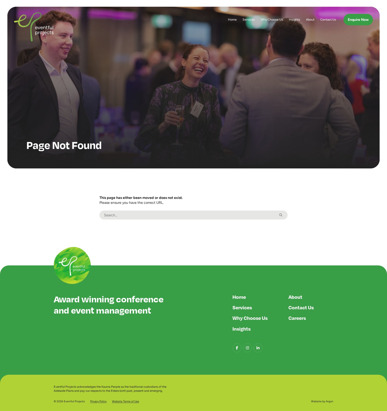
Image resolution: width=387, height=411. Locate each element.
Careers (297, 318)
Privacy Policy (98, 401)
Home (232, 19)
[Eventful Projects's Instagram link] (247, 347)
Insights (294, 19)
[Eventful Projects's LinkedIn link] (258, 347)
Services (249, 19)
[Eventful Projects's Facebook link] (236, 347)
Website (316, 401)
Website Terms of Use (125, 401)
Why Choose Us (272, 19)
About (310, 19)
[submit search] (280, 215)
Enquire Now (358, 19)
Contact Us (328, 19)
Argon (329, 401)
